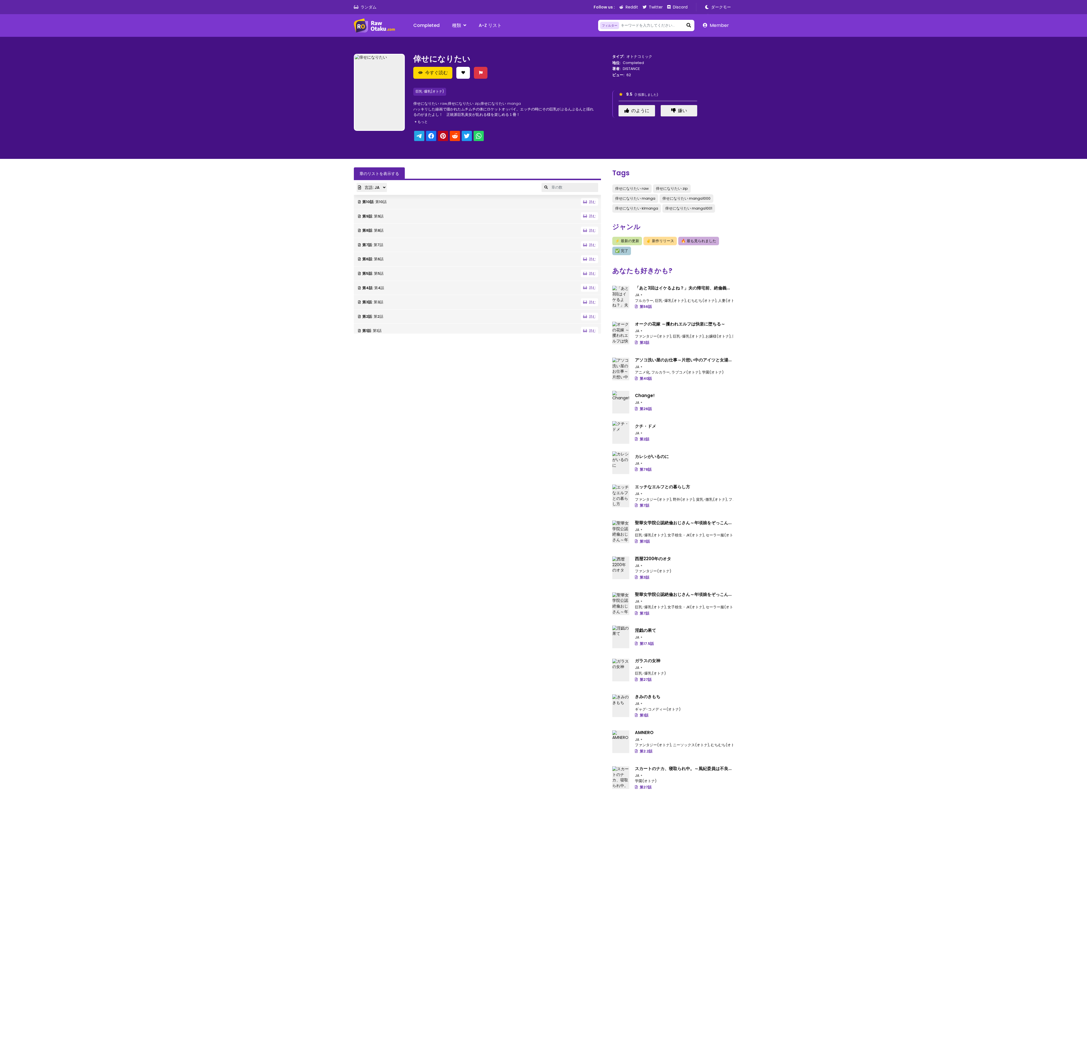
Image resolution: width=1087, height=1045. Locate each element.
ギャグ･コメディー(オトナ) (658, 709)
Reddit (632, 7)
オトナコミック (639, 56)
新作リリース (660, 241)
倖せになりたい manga (635, 198)
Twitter (656, 7)
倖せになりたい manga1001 (688, 208)
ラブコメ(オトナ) (685, 372)
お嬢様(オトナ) (718, 336)
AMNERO (644, 732)
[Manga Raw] (376, 25)
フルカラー (644, 300)
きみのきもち (647, 696)
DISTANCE (631, 68)
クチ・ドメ (645, 426)
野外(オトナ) (683, 499)
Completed (426, 25)
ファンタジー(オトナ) (653, 336)
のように (640, 110)
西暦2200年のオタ (653, 559)
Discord (680, 7)
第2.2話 (646, 751)
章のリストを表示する (379, 173)
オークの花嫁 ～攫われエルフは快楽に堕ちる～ (680, 324)
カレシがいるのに (652, 456)
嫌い (682, 110)
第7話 (644, 505)
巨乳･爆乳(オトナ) (430, 91)
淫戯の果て (645, 630)
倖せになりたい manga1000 (686, 198)
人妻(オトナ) (729, 300)
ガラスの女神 (647, 661)
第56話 (646, 306)
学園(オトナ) (713, 372)
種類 (456, 25)
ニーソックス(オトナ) (691, 745)
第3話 (644, 342)
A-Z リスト (490, 25)
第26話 (646, 408)
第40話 (646, 378)
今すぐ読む (436, 72)
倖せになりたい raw (632, 188)
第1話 (644, 715)
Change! (645, 395)
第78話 (646, 469)
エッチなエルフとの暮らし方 (662, 487)
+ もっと (421, 122)
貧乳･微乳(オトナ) (711, 499)
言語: (371, 187)
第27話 (646, 679)
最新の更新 (627, 241)
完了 (621, 250)
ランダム (368, 7)
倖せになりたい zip (672, 188)
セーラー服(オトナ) (722, 535)
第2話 (644, 439)
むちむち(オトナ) (702, 300)
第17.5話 (647, 643)
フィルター (609, 25)
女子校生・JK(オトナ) (685, 535)
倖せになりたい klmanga (636, 208)
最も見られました (698, 241)
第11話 (645, 541)
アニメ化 (642, 372)
